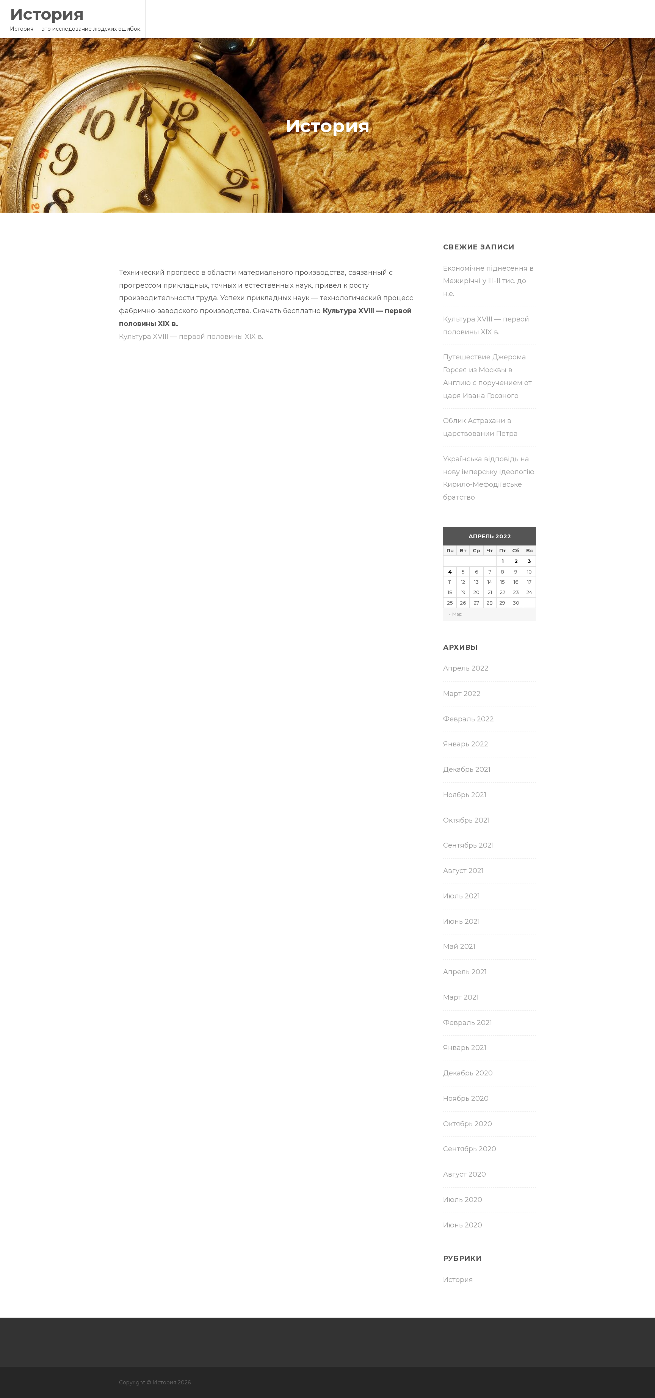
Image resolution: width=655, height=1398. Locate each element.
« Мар (455, 614)
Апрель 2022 (466, 668)
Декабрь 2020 (468, 1073)
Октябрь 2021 (466, 820)
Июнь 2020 (462, 1225)
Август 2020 (464, 1174)
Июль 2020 (462, 1200)
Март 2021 (461, 997)
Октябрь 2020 (467, 1124)
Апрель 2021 (465, 972)
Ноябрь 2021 (464, 795)
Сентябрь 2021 (468, 845)
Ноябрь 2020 (466, 1098)
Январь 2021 (464, 1048)
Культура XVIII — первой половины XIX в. (191, 336)
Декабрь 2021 (466, 769)
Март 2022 (462, 694)
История (47, 14)
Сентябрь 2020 (469, 1149)
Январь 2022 (465, 744)
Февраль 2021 (467, 1023)
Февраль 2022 (468, 719)
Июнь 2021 (461, 921)
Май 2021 (459, 946)
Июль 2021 (461, 896)
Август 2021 (463, 871)
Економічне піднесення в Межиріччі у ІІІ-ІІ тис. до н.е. (488, 281)
